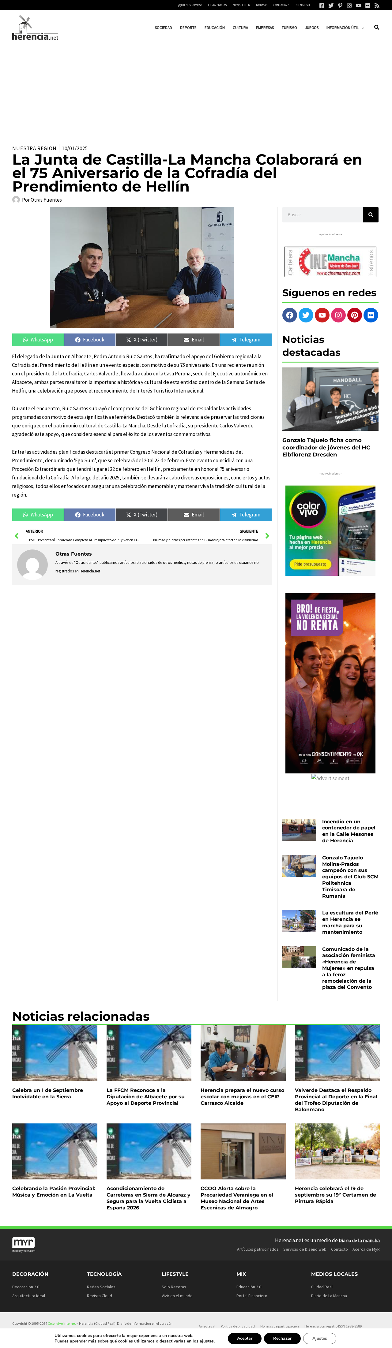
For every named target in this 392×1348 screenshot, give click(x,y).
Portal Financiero (251, 1295)
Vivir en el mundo (177, 1295)
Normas (261, 5)
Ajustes (319, 1338)
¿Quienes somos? (190, 5)
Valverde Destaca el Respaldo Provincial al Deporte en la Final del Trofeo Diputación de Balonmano (336, 1099)
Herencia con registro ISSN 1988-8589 (333, 1326)
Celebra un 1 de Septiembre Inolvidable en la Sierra (47, 1093)
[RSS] (377, 5)
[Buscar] (371, 214)
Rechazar (282, 1338)
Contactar (280, 5)
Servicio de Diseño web (304, 1249)
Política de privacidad (238, 1326)
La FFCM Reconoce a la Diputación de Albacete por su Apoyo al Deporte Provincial (146, 1096)
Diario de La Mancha (329, 1295)
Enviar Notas (217, 5)
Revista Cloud (99, 1295)
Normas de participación (279, 1326)
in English (302, 5)
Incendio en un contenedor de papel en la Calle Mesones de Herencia (348, 831)
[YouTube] (358, 5)
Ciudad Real (322, 1287)
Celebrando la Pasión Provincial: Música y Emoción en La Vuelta (53, 1192)
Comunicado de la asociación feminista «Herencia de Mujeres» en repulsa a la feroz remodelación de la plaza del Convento (348, 968)
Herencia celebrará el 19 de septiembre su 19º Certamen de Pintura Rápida (335, 1195)
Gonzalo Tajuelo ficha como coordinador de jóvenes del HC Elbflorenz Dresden (326, 447)
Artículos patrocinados (258, 1249)
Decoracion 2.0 (25, 1287)
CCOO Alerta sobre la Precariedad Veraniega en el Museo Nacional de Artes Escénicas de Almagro (237, 1198)
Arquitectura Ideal (28, 1295)
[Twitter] (331, 5)
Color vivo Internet (62, 1323)
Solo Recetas (174, 1287)
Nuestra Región (34, 148)
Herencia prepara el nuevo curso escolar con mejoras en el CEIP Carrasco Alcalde (242, 1096)
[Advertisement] (196, 91)
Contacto (339, 1249)
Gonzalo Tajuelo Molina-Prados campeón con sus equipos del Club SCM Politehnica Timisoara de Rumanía (350, 877)
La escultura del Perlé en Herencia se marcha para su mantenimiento (350, 922)
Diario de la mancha (359, 1240)
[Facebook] (322, 5)
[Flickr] (368, 5)
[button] (361, 27)
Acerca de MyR (366, 1249)
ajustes (207, 1341)
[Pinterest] (340, 5)
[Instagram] (349, 5)
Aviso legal (207, 1326)
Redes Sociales (101, 1287)
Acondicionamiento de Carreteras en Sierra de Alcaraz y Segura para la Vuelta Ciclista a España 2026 (148, 1198)
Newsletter (241, 5)
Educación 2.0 (248, 1287)
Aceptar (244, 1338)
